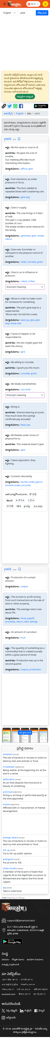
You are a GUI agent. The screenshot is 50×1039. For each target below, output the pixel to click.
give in (38, 481)
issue (23, 618)
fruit (23, 637)
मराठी (10, 506)
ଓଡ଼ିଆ (31, 500)
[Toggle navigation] (5, 4)
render (40, 235)
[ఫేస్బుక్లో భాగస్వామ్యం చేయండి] (21, 105)
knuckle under (12, 485)
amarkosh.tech (8, 994)
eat (4, 887)
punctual (7, 791)
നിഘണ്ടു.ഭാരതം (28, 984)
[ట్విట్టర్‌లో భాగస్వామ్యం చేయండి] (9, 105)
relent (24, 281)
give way (25, 197)
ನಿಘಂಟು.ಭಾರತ (8, 989)
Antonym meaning (16, 286)
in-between (9, 766)
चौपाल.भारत (24, 994)
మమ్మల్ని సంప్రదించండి (10, 964)
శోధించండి (42, 12)
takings (34, 621)
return (8, 239)
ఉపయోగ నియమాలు (35, 959)
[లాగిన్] (45, 4)
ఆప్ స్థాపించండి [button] (25, 732)
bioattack (8, 754)
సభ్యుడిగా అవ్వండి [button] (25, 96)
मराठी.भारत (27, 979)
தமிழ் (27, 506)
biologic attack (10, 837)
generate (25, 235)
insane (6, 804)
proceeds (10, 621)
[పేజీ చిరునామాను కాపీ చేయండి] (4, 105)
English (20, 113)
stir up (6, 850)
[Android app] (12, 941)
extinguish (8, 859)
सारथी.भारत (39, 994)
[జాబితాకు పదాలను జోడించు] (19, 139)
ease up (25, 319)
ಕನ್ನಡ (20, 500)
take (26, 621)
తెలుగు (10, 500)
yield (7, 138)
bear (23, 424)
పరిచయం (5, 959)
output (24, 586)
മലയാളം (37, 506)
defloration (9, 779)
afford (24, 168)
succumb (25, 389)
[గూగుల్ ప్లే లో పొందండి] (41, 105)
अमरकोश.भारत (10, 979)
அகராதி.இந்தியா (10, 984)
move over (16, 323)
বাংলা (18, 506)
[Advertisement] (25, 43)
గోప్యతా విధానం (18, 959)
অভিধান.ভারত (41, 989)
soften (31, 281)
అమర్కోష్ (8, 113)
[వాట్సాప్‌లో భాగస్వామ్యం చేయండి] (15, 105)
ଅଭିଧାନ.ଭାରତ (24, 989)
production (35, 669)
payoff (30, 618)
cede (23, 261)
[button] (5, 735)
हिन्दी (33, 494)
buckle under (27, 481)
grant (40, 261)
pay (28, 424)
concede (31, 261)
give (30, 168)
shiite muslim (10, 868)
